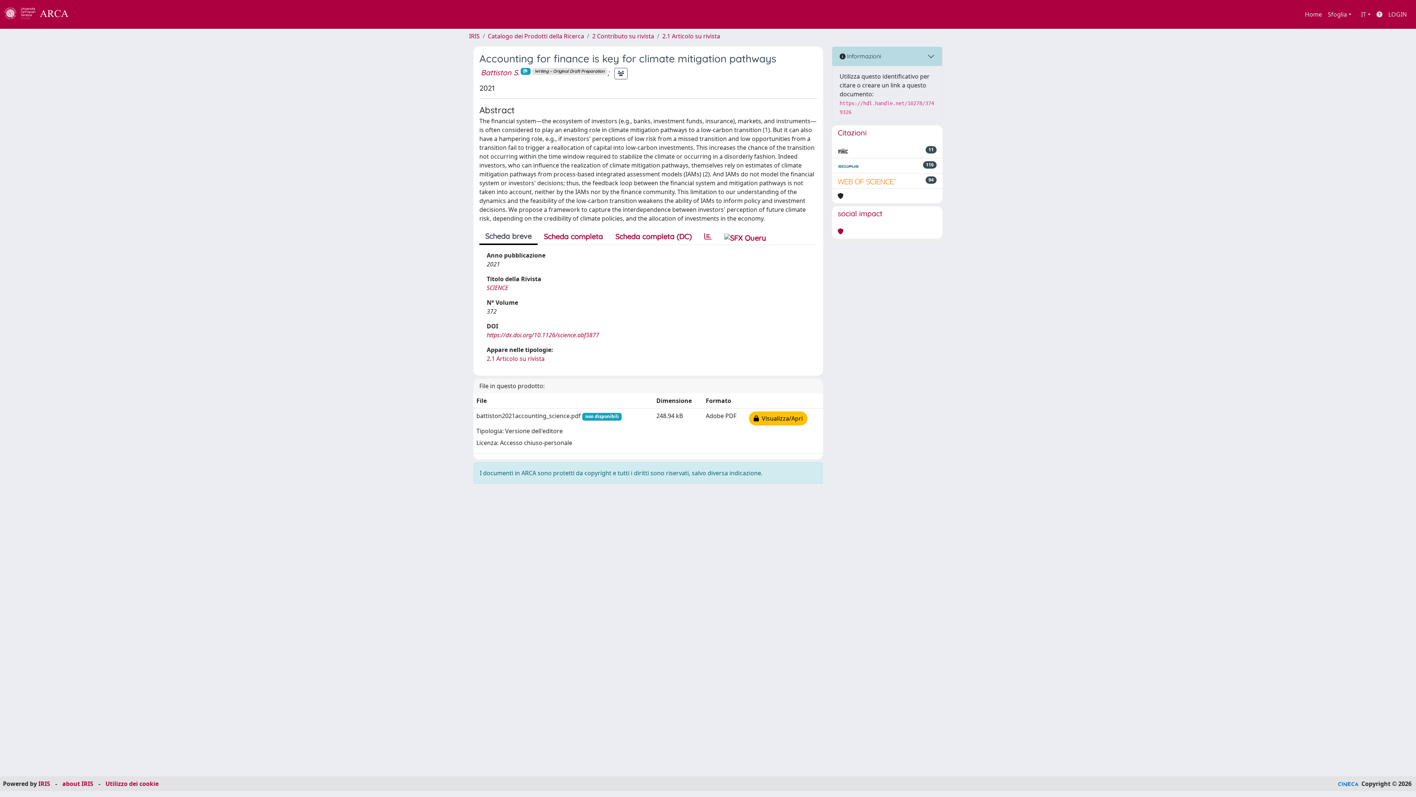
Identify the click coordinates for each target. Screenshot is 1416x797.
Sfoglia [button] (1337, 14)
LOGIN (1397, 14)
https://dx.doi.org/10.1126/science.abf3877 (543, 335)
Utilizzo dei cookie (132, 784)
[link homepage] (40, 14)
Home (1313, 14)
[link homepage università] (88, 14)
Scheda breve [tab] (508, 236)
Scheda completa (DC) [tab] (653, 236)
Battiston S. (500, 72)
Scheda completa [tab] (573, 236)
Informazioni (863, 56)
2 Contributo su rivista (623, 36)
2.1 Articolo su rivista (691, 36)
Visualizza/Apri (781, 418)
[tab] (708, 236)
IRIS (474, 36)
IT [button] (1363, 14)
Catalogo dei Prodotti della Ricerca (536, 36)
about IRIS (77, 784)
